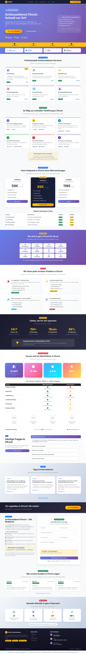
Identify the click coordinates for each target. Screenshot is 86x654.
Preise (36, 1)
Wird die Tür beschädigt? (38, 450)
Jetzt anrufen (17, 201)
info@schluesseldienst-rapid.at (60, 640)
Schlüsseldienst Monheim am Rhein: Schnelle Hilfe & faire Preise (68, 481)
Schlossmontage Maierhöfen (21, 652)
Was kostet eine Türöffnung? (38, 446)
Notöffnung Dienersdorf (46, 652)
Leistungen (30, 1)
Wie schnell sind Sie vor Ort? (38, 436)
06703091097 (20, 547)
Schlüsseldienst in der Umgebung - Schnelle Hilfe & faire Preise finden (16, 481)
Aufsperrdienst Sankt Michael (72, 652)
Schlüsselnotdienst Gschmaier (34, 652)
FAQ (48, 1)
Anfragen (69, 201)
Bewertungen (43, 1)
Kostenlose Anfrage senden (60, 558)
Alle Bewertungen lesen (74, 429)
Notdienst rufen (43, 204)
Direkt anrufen (18, 450)
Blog (33, 636)
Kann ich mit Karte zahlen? (38, 458)
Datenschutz (78, 648)
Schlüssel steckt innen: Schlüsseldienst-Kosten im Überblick (42, 481)
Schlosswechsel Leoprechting (59, 652)
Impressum (71, 648)
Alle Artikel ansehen (43, 498)
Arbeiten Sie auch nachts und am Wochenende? (43, 454)
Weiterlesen (9, 491)
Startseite (34, 634)
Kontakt (53, 1)
